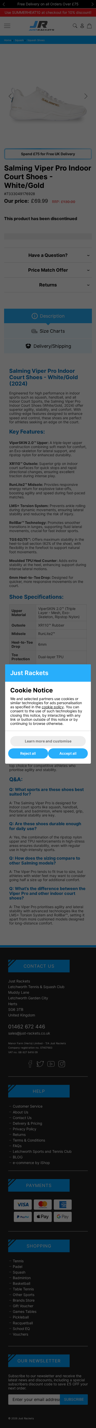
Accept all (68, 753)
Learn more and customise (48, 741)
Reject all (28, 753)
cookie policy (53, 707)
